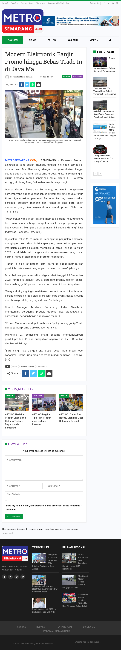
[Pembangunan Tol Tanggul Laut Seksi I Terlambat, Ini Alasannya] (100, 82)
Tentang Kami (27, 3)
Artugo (14, 366)
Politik (51, 40)
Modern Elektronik (28, 366)
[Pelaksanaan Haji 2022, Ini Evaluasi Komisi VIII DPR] (39, 603)
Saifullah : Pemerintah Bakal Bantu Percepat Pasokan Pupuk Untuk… (104, 114)
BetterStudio (95, 642)
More (93, 40)
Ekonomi (13, 40)
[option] (104, 110)
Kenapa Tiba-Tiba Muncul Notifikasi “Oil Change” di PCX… (103, 158)
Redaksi (14, 3)
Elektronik (77, 76)
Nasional (72, 40)
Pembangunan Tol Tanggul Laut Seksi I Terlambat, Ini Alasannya (104, 91)
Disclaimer (41, 3)
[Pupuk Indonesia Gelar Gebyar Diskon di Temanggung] (100, 62)
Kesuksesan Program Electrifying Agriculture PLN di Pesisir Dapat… (45, 589)
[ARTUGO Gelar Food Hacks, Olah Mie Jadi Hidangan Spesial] (71, 402)
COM (33, 160)
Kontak (5, 3)
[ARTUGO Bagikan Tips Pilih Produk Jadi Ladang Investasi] (44, 402)
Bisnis (32, 40)
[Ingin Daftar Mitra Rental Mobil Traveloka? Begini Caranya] (100, 128)
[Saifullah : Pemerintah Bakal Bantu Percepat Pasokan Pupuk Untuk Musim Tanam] (100, 105)
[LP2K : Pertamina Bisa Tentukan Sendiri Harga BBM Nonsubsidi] (69, 558)
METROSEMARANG (17, 160)
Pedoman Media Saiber (58, 3)
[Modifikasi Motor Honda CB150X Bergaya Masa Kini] (69, 580)
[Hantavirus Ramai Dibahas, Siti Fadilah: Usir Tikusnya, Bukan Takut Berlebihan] (69, 598)
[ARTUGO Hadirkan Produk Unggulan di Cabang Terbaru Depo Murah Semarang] (17, 402)
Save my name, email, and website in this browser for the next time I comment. (43, 507)
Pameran (41, 366)
